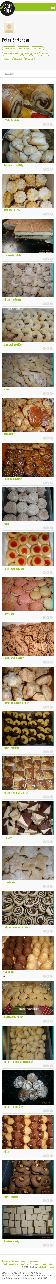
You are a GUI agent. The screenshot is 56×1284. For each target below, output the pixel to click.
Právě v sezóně (9, 48)
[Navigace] (53, 7)
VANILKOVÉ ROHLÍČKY (12, 344)
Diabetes (7, 59)
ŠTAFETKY (7, 837)
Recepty (10, 73)
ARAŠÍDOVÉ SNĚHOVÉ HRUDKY (16, 703)
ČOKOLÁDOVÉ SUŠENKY (13, 658)
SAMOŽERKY (8, 613)
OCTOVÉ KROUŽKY (11, 748)
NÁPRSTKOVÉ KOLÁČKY (13, 568)
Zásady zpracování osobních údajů (15, 1263)
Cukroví (35, 54)
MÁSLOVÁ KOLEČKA (12, 210)
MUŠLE (6, 389)
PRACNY (7, 524)
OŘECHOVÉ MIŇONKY (12, 300)
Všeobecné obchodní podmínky (41, 1263)
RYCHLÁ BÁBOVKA (11, 120)
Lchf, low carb (23, 48)
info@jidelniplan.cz (46, 1267)
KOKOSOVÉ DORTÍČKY (12, 479)
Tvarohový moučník (12, 255)
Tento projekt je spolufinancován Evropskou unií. (20, 1260)
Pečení (26, 54)
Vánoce (45, 54)
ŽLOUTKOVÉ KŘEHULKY (13, 1017)
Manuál (30, 59)
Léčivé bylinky (19, 59)
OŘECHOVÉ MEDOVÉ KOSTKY (15, 793)
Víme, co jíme (37, 48)
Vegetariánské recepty (12, 54)
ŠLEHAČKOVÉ (9, 882)
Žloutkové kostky (11, 1241)
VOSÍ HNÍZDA (9, 972)
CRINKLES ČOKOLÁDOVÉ (13, 1107)
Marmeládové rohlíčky (13, 165)
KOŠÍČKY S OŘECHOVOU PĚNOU (16, 927)
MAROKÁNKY (9, 434)
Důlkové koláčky (10, 1196)
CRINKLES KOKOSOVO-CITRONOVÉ (18, 1062)
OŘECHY (6, 1152)
